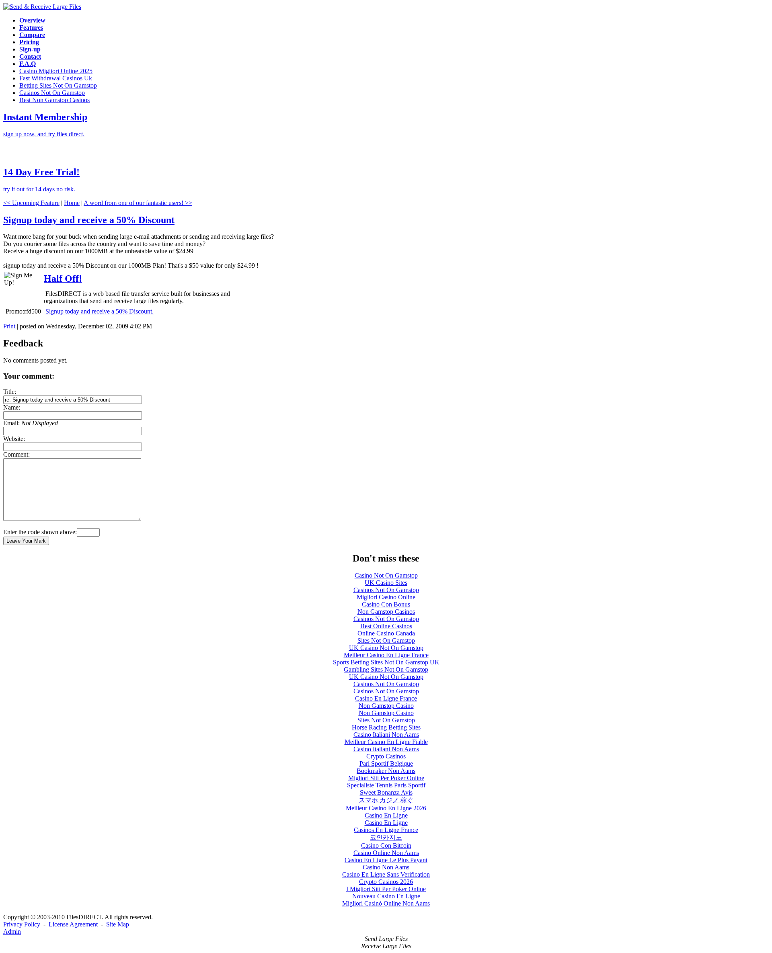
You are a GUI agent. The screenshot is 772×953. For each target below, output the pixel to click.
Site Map (117, 924)
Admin (12, 931)
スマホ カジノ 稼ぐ (386, 800)
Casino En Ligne (386, 815)
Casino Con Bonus (386, 604)
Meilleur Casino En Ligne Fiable (386, 741)
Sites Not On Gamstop (386, 640)
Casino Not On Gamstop (386, 575)
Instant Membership (45, 117)
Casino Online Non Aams (386, 852)
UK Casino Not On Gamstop (386, 647)
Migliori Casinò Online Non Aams (386, 903)
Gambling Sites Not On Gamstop (386, 669)
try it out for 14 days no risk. (39, 189)
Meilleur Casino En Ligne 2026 (386, 808)
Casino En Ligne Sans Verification (386, 874)
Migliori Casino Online (386, 597)
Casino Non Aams (386, 867)
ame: (11, 407)
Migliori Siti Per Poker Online (386, 778)
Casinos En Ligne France (386, 829)
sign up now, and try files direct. (43, 134)
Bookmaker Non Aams (386, 770)
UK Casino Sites (386, 582)
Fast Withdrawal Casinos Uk (55, 78)
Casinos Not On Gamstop (52, 92)
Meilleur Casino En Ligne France (386, 655)
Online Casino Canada (386, 633)
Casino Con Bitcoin (386, 845)
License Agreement (73, 924)
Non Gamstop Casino (386, 705)
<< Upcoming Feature (31, 202)
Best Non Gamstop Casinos (54, 99)
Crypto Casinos (386, 756)
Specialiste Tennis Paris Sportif (386, 785)
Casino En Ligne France (386, 698)
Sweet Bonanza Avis (386, 792)
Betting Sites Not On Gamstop (58, 85)
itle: (9, 391)
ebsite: (14, 438)
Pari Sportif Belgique (386, 763)
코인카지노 (386, 837)
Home (72, 202)
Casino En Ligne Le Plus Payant (386, 860)
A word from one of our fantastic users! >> (138, 202)
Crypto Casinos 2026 (386, 881)
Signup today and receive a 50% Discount (89, 220)
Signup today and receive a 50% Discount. (99, 311)
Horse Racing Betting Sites (386, 727)
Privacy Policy (21, 924)
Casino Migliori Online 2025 (55, 71)
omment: (16, 454)
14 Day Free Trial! (41, 172)
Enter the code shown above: (40, 532)
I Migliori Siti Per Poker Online (386, 888)
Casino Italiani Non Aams (386, 734)
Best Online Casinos (386, 626)
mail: (30, 423)
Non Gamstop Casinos (386, 611)
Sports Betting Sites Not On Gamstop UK (386, 662)
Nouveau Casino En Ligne (386, 896)
